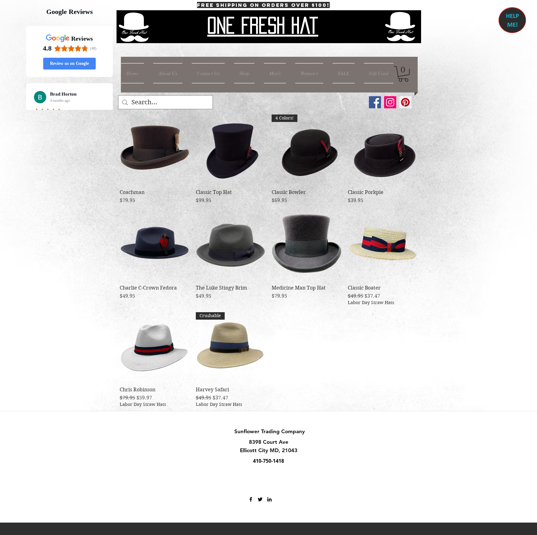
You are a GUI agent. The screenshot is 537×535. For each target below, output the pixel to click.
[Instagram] (390, 102)
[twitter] (260, 499)
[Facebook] (375, 102)
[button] (403, 74)
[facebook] (251, 499)
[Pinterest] (405, 102)
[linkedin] (269, 499)
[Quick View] (155, 149)
